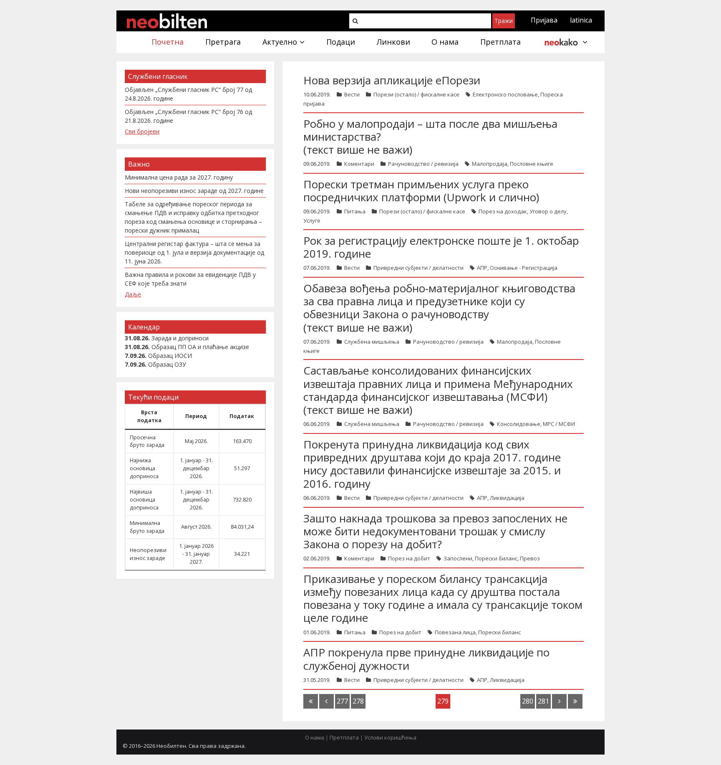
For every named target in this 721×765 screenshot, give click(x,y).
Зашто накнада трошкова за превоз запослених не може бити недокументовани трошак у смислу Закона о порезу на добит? (435, 531)
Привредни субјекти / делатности (418, 267)
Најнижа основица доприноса (144, 468)
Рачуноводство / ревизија (423, 163)
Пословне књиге (531, 163)
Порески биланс (496, 558)
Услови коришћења (390, 737)
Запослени (458, 558)
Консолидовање (518, 424)
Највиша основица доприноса (144, 499)
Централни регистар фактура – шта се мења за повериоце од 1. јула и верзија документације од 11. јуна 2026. (194, 252)
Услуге (311, 220)
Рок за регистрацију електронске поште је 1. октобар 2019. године (441, 247)
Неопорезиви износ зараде (148, 554)
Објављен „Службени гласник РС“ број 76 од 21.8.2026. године (188, 116)
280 (527, 701)
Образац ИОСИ (170, 356)
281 (543, 701)
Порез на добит (409, 558)
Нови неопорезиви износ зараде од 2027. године (194, 191)
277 (342, 701)
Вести (352, 94)
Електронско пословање (505, 94)
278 (358, 701)
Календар (144, 327)
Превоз (530, 558)
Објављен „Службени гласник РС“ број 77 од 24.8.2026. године (188, 94)
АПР (482, 267)
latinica (581, 20)
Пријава (544, 20)
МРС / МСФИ (559, 424)
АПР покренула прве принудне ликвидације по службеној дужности (426, 659)
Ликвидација (507, 498)
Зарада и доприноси (180, 338)
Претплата (344, 737)
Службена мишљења (371, 341)
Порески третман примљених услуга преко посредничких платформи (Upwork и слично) (421, 191)
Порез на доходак (503, 211)
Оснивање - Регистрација (523, 267)
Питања (355, 211)
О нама (314, 737)
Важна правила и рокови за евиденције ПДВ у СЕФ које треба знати (190, 279)
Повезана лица (455, 632)
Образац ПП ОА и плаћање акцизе (200, 347)
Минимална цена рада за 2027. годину (179, 177)
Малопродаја (489, 163)
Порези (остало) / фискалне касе (416, 94)
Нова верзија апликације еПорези (391, 80)
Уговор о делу (548, 211)
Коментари (359, 163)
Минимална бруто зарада (147, 526)
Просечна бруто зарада (147, 441)
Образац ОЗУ (167, 364)
